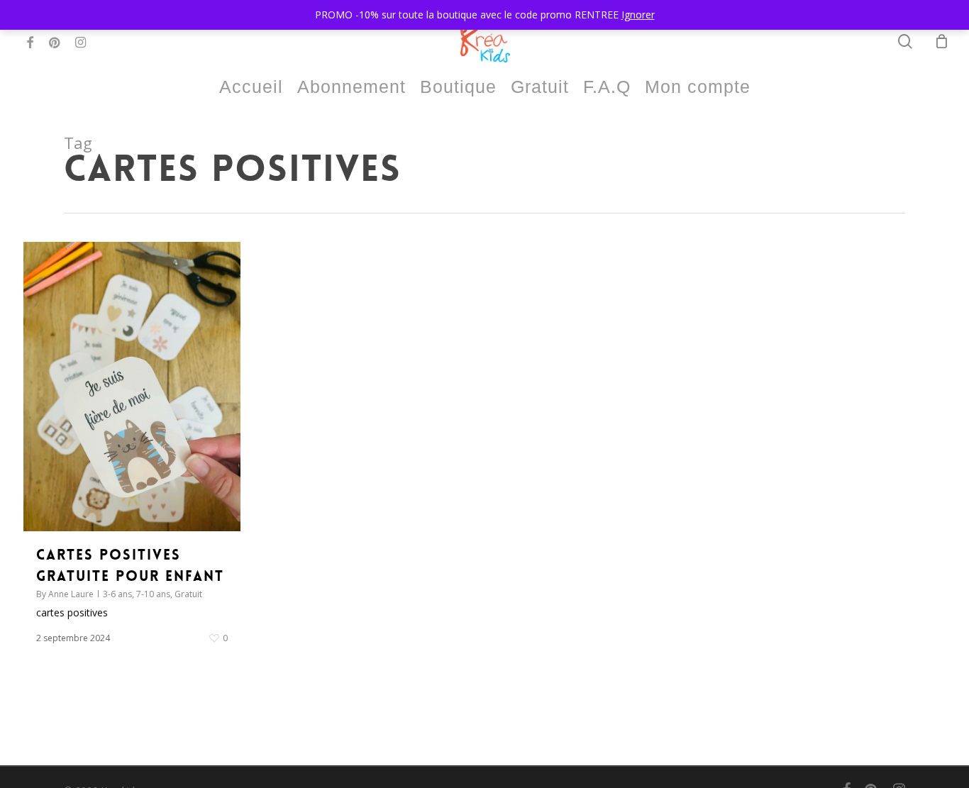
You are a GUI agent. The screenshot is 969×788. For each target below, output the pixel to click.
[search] (905, 41)
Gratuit (188, 594)
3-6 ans (117, 594)
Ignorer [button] (638, 14)
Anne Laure (71, 594)
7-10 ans (153, 594)
